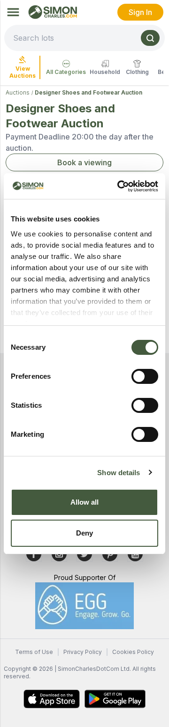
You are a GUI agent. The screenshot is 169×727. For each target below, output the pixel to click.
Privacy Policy (82, 651)
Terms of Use (34, 651)
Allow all (84, 502)
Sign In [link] (140, 12)
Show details (118, 473)
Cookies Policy (133, 651)
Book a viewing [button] (84, 162)
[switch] (144, 376)
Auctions (18, 92)
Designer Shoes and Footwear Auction (88, 92)
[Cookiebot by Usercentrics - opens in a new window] (119, 186)
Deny (84, 533)
